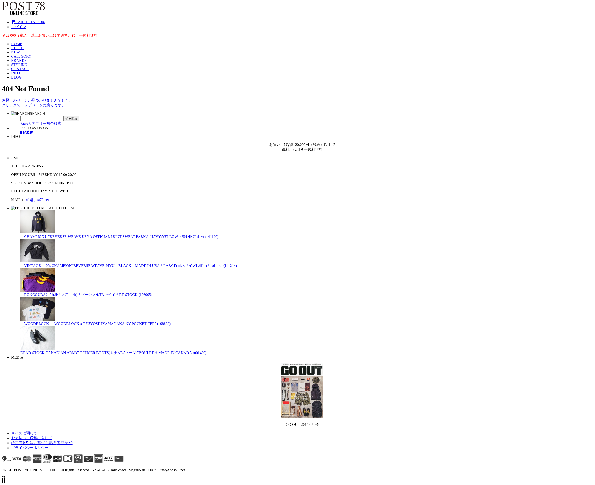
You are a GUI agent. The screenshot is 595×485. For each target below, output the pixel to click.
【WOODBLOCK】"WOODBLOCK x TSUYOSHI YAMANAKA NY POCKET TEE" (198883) (95, 324)
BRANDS (19, 60)
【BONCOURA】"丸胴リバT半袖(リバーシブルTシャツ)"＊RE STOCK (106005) (86, 295)
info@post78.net (36, 200)
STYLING (19, 65)
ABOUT (17, 48)
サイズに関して (24, 433)
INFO (15, 73)
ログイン (18, 27)
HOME (16, 44)
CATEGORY (21, 56)
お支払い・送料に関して (31, 438)
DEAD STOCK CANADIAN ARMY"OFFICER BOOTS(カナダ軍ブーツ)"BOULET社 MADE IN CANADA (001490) (113, 353)
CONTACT (20, 69)
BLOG (16, 77)
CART (30, 22)
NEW (15, 52)
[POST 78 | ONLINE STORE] (23, 14)
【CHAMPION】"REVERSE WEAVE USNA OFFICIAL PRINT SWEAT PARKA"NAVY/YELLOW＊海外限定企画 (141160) (119, 237)
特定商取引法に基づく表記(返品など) (42, 443)
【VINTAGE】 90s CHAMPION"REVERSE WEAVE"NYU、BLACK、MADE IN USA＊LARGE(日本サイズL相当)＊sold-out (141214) (128, 266)
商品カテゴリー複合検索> (41, 123)
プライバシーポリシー (29, 448)
